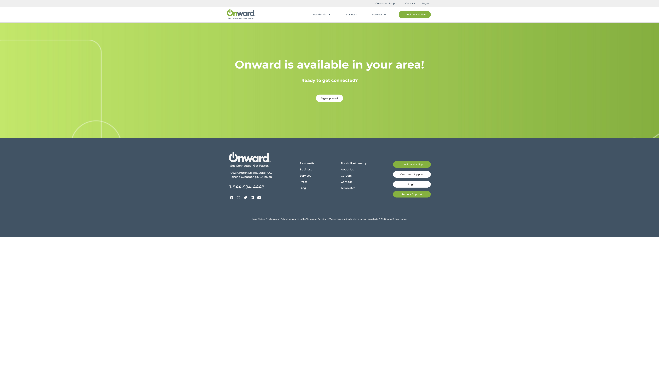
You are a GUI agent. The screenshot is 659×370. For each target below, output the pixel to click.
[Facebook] (231, 197)
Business (351, 14)
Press (303, 181)
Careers (346, 175)
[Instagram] (238, 197)
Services (377, 14)
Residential (320, 14)
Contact (410, 3)
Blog (303, 188)
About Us (347, 169)
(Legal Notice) (400, 219)
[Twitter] (245, 197)
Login (425, 3)
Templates (348, 188)
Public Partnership (354, 163)
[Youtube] (259, 197)
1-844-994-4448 (246, 186)
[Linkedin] (252, 197)
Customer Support (386, 3)
